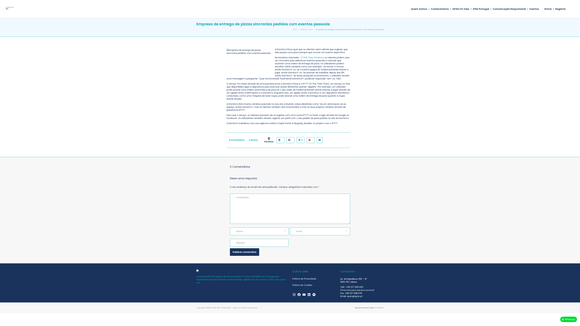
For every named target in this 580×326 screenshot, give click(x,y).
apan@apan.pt (355, 296)
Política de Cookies (302, 285)
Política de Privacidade (304, 278)
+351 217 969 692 (354, 287)
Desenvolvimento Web (364, 308)
